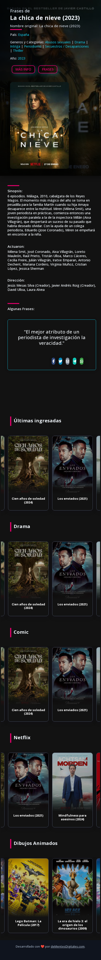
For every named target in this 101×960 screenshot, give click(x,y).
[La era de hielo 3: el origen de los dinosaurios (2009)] (72, 888)
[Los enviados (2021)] (72, 465)
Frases (48, 69)
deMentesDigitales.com (68, 946)
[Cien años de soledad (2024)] (28, 465)
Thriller (18, 50)
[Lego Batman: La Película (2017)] (28, 888)
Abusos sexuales (58, 42)
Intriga (15, 46)
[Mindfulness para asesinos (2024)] (72, 782)
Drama (79, 42)
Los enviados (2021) (72, 498)
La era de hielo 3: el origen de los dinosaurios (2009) (72, 924)
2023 (21, 58)
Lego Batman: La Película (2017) (28, 923)
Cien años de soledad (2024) (28, 500)
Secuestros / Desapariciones (67, 46)
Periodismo (32, 46)
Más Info (23, 69)
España (23, 34)
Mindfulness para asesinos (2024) (72, 817)
